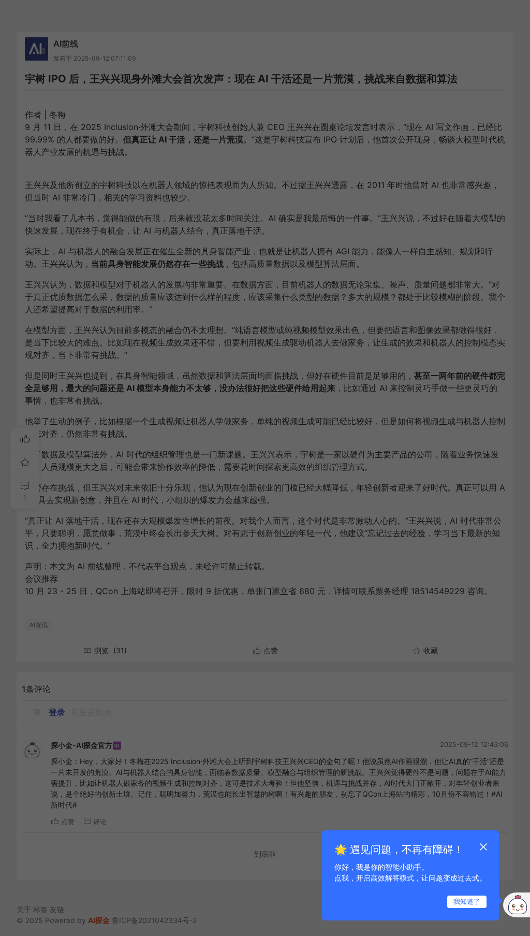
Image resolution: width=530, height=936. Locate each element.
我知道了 (466, 901)
